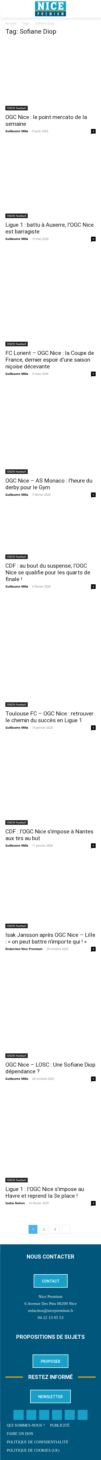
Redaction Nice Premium (24, 949)
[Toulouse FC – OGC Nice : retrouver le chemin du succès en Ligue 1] (50, 653)
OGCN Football (16, 108)
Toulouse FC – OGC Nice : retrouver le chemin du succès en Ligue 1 (49, 717)
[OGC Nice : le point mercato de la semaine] (50, 76)
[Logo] (50, 8)
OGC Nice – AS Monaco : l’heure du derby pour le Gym (48, 484)
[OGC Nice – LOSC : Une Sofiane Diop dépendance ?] (50, 1010)
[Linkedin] (57, 1415)
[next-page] (66, 1229)
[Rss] (83, 1415)
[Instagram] (44, 1415)
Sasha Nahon (15, 1203)
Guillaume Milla (16, 131)
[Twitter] (31, 1415)
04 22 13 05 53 (51, 1317)
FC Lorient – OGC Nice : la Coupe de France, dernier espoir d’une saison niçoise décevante (49, 360)
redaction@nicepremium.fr (50, 1310)
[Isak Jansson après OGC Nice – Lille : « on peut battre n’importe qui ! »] (50, 893)
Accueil (10, 23)
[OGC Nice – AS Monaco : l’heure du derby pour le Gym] (50, 430)
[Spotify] (70, 1415)
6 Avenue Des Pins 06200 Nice (51, 1303)
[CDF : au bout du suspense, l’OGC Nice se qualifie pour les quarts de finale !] (50, 533)
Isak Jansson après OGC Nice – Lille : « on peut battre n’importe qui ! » (50, 938)
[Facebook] (18, 1415)
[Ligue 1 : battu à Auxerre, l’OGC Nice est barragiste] (50, 181)
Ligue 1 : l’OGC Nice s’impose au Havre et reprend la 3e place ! (44, 1192)
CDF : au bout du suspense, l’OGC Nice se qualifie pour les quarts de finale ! (47, 572)
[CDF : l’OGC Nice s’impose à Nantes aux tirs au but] (50, 783)
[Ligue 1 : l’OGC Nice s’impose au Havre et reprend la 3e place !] (50, 1137)
